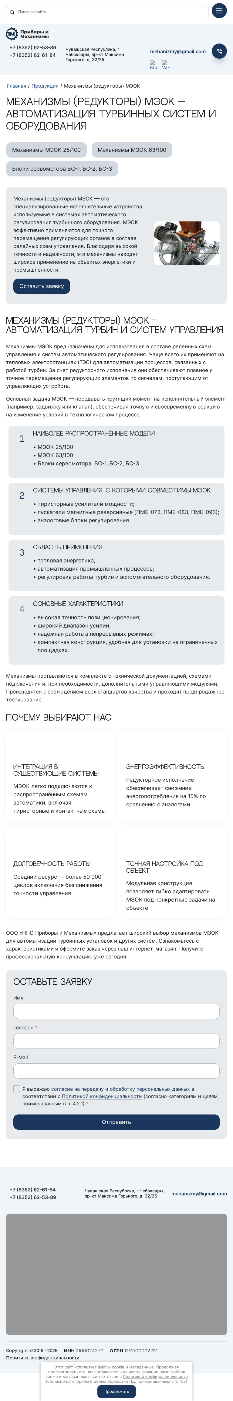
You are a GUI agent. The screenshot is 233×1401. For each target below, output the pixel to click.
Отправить (116, 1122)
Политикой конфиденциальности (102, 1096)
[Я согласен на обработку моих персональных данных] (16, 1088)
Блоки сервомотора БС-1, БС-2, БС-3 (62, 168)
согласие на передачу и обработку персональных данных (120, 1089)
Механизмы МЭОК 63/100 (132, 150)
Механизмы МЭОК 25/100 (46, 150)
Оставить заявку (41, 286)
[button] (219, 51)
